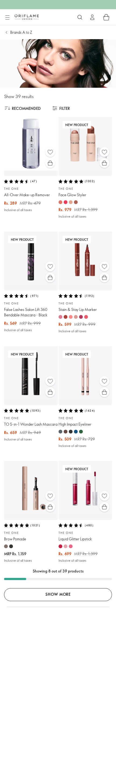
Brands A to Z (21, 32)
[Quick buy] (50, 163)
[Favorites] (50, 152)
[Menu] (7, 17)
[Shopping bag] (106, 17)
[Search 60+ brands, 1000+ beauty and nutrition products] (80, 17)
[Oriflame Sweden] (26, 17)
